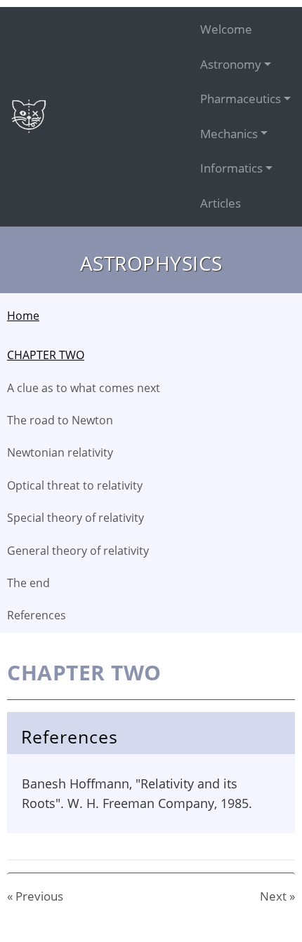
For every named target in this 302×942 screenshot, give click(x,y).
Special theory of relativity (75, 517)
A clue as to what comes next (83, 388)
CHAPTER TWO (45, 355)
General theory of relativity (78, 550)
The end (28, 583)
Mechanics (229, 134)
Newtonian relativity (60, 452)
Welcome (226, 29)
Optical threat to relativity (75, 485)
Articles (220, 203)
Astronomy (230, 64)
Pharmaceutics (240, 98)
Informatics (231, 168)
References (36, 615)
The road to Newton (60, 420)
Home (23, 315)
